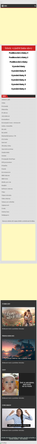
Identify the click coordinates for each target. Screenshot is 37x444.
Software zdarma (7, 188)
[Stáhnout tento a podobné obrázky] (18, 326)
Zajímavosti (5, 205)
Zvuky (4, 208)
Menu (5, 6)
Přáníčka (4, 165)
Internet (4, 142)
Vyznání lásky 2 (18, 88)
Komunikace (5, 119)
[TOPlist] (3, 443)
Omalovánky (5, 152)
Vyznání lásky (18, 66)
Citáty (3, 103)
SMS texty (5, 179)
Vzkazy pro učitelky (8, 202)
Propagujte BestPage (8, 159)
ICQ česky (5, 139)
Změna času (5, 212)
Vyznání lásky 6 (18, 71)
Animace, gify (6, 99)
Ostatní (4, 155)
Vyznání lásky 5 (18, 75)
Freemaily (5, 106)
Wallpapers (5, 215)
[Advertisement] (18, 26)
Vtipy (3, 192)
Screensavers (6, 172)
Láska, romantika (7, 126)
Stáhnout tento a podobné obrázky (13, 328)
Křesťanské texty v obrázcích (11, 122)
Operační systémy (7, 149)
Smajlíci (4, 185)
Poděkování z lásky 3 (18, 53)
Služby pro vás (6, 182)
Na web (4, 129)
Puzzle (4, 169)
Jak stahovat (6, 116)
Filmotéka (5, 109)
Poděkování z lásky (18, 62)
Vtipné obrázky (6, 195)
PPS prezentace (7, 162)
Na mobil (4, 132)
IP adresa (5, 113)
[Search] (35, 6)
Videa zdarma (6, 198)
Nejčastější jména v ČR (9, 136)
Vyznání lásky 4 (18, 79)
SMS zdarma (6, 175)
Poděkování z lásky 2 (18, 57)
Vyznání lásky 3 (18, 84)
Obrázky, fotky (6, 146)
